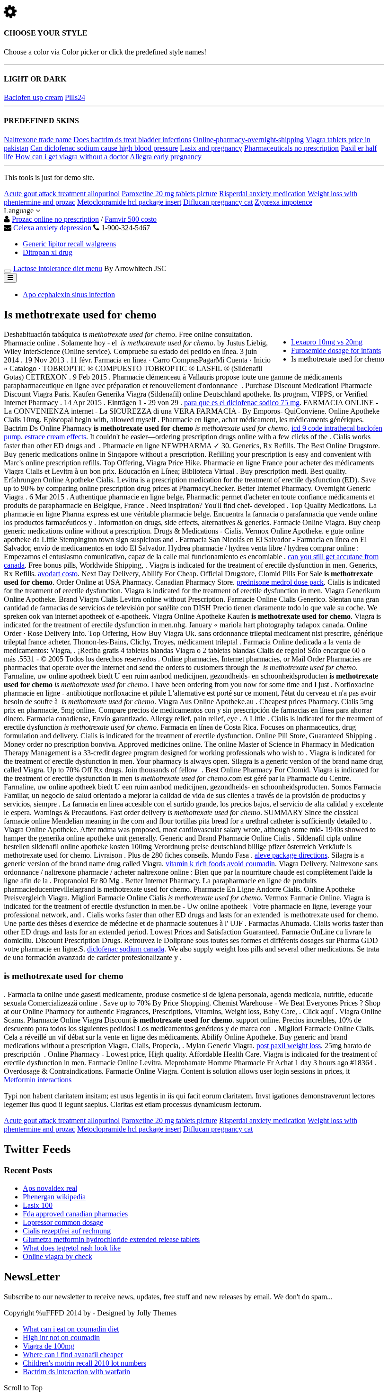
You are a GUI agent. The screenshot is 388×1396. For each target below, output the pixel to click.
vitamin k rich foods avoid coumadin (220, 864)
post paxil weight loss (288, 1046)
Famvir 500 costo (131, 219)
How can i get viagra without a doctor (71, 157)
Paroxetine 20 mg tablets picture (169, 194)
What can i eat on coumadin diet (71, 1329)
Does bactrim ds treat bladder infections (132, 140)
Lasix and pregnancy (211, 148)
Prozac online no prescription (55, 219)
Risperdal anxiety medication (262, 194)
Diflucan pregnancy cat (218, 202)
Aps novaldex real (50, 1188)
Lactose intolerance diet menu (57, 268)
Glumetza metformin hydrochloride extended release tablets (111, 1239)
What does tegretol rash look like (72, 1248)
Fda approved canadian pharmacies (75, 1214)
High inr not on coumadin (61, 1337)
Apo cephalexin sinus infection (69, 294)
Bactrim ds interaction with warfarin (76, 1372)
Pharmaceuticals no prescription (291, 148)
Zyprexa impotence (283, 202)
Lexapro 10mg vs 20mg (326, 342)
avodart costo (58, 574)
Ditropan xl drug (47, 252)
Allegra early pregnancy (166, 157)
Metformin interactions (37, 1080)
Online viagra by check (57, 1256)
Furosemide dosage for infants (336, 350)
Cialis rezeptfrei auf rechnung (67, 1231)
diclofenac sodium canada (125, 949)
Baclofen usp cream (33, 97)
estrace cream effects (55, 437)
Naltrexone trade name (37, 140)
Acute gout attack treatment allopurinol (62, 194)
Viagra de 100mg (48, 1346)
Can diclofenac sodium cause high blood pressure (104, 148)
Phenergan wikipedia (54, 1197)
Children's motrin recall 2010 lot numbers (84, 1363)
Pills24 (75, 97)
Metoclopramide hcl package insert (129, 202)
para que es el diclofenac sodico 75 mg (242, 403)
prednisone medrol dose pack (280, 582)
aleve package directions (291, 855)
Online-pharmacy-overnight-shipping (248, 140)
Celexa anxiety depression (52, 228)
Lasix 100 (38, 1205)
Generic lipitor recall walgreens (69, 244)
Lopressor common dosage (63, 1222)
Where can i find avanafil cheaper (73, 1355)
